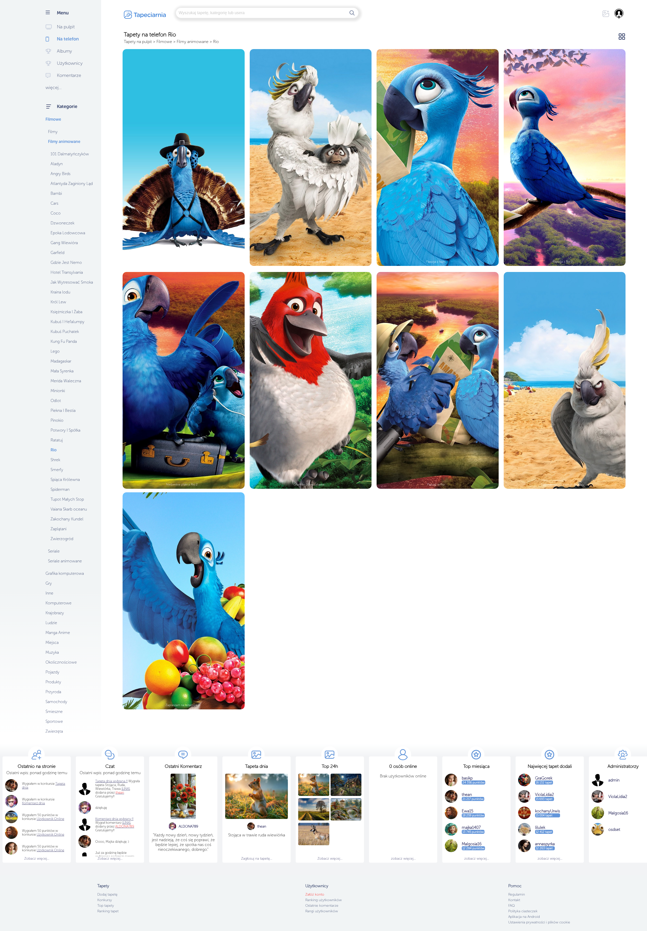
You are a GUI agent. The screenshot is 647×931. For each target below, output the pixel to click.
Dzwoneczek (62, 223)
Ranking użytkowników (323, 900)
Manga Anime (57, 632)
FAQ (511, 905)
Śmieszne (54, 711)
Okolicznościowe (61, 662)
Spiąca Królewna (65, 479)
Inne (49, 593)
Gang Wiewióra (64, 242)
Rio (54, 450)
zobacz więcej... (403, 858)
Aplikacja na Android (524, 917)
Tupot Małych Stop (67, 499)
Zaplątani (58, 528)
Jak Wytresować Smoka (72, 282)
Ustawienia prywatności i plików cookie (539, 922)
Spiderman (60, 489)
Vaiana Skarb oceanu (69, 509)
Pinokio (57, 420)
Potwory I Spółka (65, 430)
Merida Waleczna (66, 380)
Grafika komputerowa (64, 573)
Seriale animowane (65, 561)
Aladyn (57, 163)
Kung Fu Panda (64, 341)
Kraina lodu (60, 292)
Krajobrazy (54, 612)
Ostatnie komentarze (321, 905)
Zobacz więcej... (36, 858)
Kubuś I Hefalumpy (67, 321)
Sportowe (54, 721)
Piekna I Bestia (63, 410)
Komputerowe (58, 603)
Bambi (56, 193)
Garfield (57, 252)
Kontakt (514, 900)
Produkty (53, 682)
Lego (55, 351)
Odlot (56, 400)
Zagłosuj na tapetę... (256, 858)
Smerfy (57, 469)
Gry (48, 583)
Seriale (54, 551)
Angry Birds (61, 173)
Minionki (58, 390)
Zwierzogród (62, 538)
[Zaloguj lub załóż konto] (619, 13)
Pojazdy (52, 672)
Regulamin (516, 894)
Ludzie (51, 622)
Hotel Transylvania (67, 272)
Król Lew (58, 302)
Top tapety (105, 905)
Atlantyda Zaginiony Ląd (72, 183)
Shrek (55, 459)
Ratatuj (57, 440)
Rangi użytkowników (321, 911)
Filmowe (53, 119)
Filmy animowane (64, 141)
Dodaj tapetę (107, 894)
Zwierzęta (54, 731)
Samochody (56, 701)
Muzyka (52, 652)
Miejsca (52, 642)
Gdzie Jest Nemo (66, 262)
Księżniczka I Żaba (66, 311)
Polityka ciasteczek (523, 911)
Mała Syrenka (62, 371)
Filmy (53, 131)
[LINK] (126, 822)
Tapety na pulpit (138, 41)
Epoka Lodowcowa (68, 232)
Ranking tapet (108, 911)
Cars (54, 203)
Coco (56, 213)
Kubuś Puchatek (65, 331)
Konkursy (104, 900)
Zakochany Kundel (67, 519)
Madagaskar (61, 361)
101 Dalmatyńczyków (70, 154)
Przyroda (53, 691)
